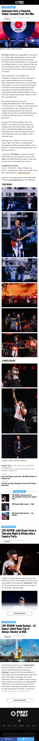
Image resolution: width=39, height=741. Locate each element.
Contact (34, 726)
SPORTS (15, 726)
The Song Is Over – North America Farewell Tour (18, 469)
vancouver (13, 470)
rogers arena (6, 467)
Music (9, 726)
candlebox (21, 465)
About (28, 726)
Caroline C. (8, 19)
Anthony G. (8, 637)
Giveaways (21, 726)
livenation (30, 465)
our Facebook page (15, 180)
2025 (15, 465)
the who (5, 470)
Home (4, 726)
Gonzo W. (7, 541)
